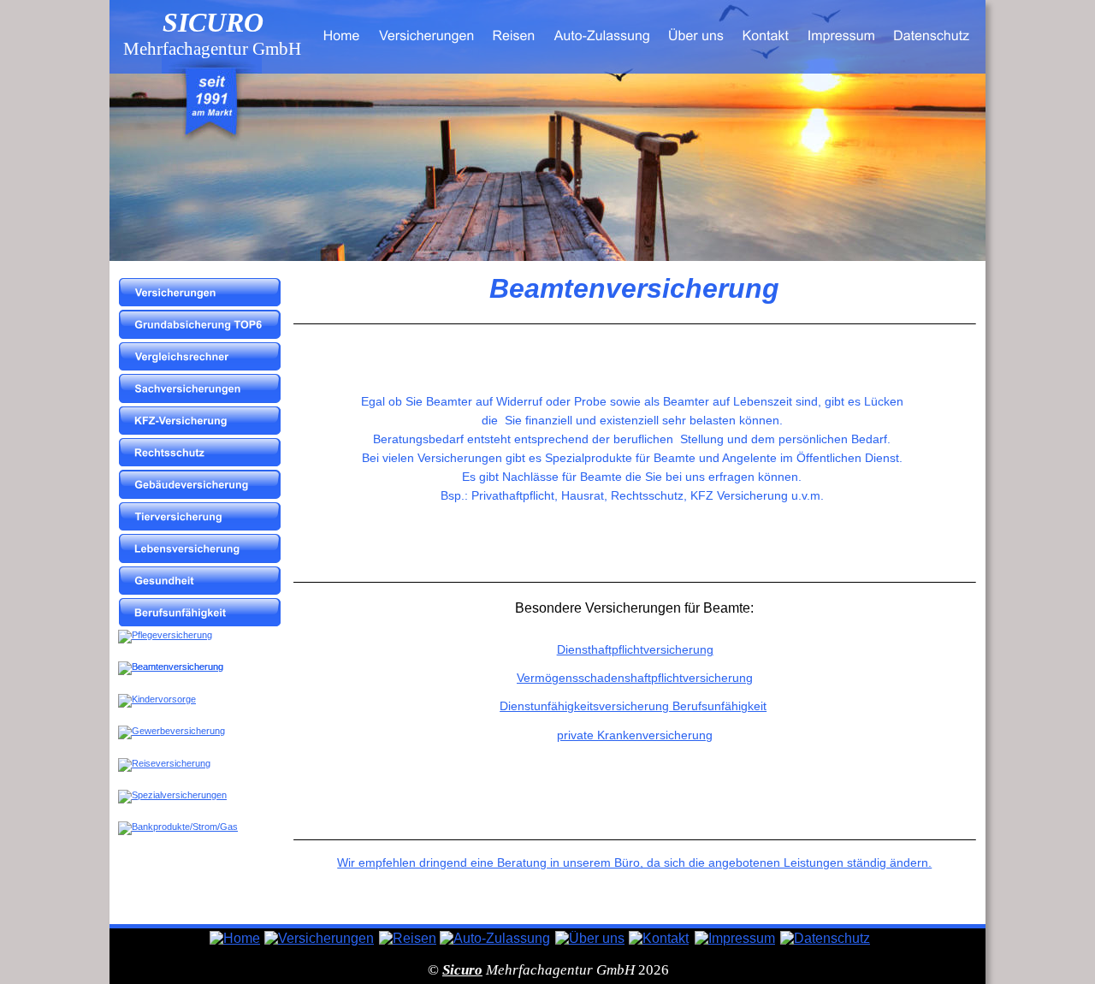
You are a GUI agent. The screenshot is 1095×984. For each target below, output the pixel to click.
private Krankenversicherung (635, 735)
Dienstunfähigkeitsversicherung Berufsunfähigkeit (633, 706)
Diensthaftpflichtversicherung (635, 649)
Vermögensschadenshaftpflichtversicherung (635, 678)
